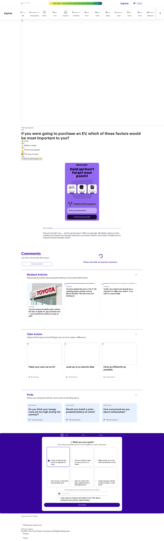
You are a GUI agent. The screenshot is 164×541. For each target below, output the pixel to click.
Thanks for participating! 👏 (32, 159)
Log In (139, 3)
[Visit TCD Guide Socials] (25, 521)
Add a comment (37, 264)
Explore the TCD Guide (29, 516)
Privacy (26, 534)
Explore (125, 3)
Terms (25, 538)
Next (160, 13)
